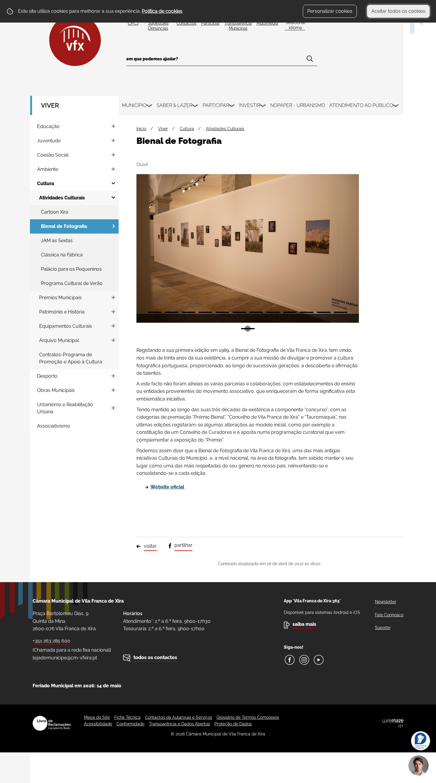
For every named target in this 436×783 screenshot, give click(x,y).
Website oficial (167, 487)
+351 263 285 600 (51, 641)
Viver (50, 105)
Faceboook (289, 660)
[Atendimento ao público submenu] (396, 106)
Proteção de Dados (233, 723)
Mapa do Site (97, 717)
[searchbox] (221, 61)
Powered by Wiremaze (393, 723)
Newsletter (385, 601)
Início (141, 128)
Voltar (150, 546)
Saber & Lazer (174, 105)
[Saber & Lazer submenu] (195, 106)
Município (134, 105)
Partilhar (183, 545)
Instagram (304, 660)
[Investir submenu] (263, 106)
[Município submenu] (149, 106)
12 (340, 312)
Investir (249, 105)
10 (307, 312)
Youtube (318, 660)
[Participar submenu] (232, 106)
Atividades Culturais (225, 128)
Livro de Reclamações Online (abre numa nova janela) (52, 723)
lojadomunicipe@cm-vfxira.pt (65, 658)
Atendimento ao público (361, 105)
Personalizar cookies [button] (329, 11)
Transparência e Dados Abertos (179, 723)
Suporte (382, 627)
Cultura (187, 128)
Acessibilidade (98, 723)
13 (247, 328)
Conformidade (130, 723)
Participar (216, 105)
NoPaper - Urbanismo (297, 105)
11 (323, 312)
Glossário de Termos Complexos (248, 717)
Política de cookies (162, 11)
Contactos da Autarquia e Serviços (178, 717)
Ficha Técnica (127, 717)
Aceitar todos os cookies (398, 11)
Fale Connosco (389, 614)
